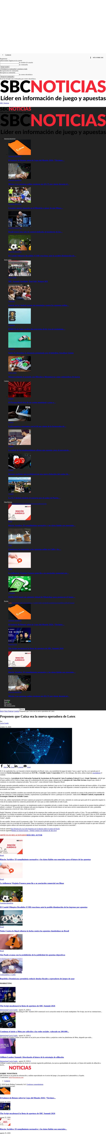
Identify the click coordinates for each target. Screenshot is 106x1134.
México (63, 603)
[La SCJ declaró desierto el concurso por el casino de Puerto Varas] (19, 492)
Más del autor (34, 835)
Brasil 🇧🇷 (6, 702)
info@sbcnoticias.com (16, 1077)
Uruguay (72, 603)
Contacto (8, 55)
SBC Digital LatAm (9, 705)
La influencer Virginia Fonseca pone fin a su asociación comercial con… (38, 573)
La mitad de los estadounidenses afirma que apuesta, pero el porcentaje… (39, 450)
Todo (10, 504)
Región (6, 601)
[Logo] (15, 112)
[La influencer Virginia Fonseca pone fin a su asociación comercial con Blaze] (19, 567)
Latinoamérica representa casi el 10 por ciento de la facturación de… (37, 426)
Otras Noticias (8, 502)
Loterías (26, 504)
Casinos (6, 381)
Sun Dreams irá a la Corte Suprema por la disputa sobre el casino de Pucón (35, 829)
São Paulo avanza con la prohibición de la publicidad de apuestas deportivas (32, 955)
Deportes (15, 504)
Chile (10, 545)
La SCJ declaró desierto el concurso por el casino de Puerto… (34, 498)
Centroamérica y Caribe (30, 603)
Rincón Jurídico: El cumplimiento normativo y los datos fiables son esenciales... (33, 1129)
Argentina (11, 301)
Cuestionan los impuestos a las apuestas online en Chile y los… (34, 549)
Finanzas (20, 504)
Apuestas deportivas (9, 138)
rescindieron (97, 773)
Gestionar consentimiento (35, 1084)
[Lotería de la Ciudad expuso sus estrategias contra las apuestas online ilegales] (19, 299)
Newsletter (7, 700)
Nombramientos (34, 504)
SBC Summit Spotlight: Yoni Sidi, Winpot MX (28, 281)
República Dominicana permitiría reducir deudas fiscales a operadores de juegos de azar (37, 979)
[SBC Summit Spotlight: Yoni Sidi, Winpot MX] (19, 275)
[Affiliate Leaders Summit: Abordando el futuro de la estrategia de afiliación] (8, 1053)
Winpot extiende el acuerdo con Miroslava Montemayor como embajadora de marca (44, 377)
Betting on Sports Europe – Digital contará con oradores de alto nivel (34, 830)
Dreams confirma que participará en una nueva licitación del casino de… (39, 474)
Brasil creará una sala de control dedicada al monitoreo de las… (35, 232)
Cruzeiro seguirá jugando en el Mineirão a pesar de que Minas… (35, 208)
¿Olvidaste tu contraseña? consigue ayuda (13, 69)
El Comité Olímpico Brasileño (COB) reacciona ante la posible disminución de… (42, 256)
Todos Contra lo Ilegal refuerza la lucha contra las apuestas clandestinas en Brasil (34, 931)
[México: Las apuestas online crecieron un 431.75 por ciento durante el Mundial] (19, 178)
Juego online (7, 259)
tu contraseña (23, 65)
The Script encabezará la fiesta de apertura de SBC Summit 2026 (35, 648)
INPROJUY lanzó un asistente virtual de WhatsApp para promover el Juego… (41, 597)
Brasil (10, 521)
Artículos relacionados (13, 835)
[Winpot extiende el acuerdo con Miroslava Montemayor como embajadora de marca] (19, 371)
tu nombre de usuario (26, 62)
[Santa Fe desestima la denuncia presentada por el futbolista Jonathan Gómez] (19, 347)
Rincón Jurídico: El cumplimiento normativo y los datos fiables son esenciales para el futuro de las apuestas (45, 859)
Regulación (43, 504)
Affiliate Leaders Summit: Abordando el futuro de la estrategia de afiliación (32, 1057)
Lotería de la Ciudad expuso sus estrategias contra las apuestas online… (38, 305)
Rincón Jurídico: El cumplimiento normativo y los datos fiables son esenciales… (42, 525)
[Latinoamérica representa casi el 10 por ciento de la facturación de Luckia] (19, 420)
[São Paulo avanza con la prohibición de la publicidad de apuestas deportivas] (11, 949)
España (50, 603)
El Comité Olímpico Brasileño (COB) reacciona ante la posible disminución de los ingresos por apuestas (43, 907)
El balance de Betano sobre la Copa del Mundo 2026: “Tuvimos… (36, 160)
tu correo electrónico (26, 74)
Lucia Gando (4, 723)
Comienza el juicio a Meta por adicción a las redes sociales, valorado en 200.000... (34, 1031)
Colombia (44, 603)
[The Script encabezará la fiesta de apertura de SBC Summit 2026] (19, 642)
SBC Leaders (7, 704)
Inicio (2, 711)
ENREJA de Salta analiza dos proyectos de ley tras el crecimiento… (36, 329)
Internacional (56, 603)
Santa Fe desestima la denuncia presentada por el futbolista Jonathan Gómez (41, 353)
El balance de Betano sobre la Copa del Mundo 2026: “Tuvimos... (28, 1098)
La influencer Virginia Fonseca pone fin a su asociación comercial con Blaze (32, 883)
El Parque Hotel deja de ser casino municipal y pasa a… (32, 402)
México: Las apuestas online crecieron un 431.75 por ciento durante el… (38, 184)
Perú (67, 603)
